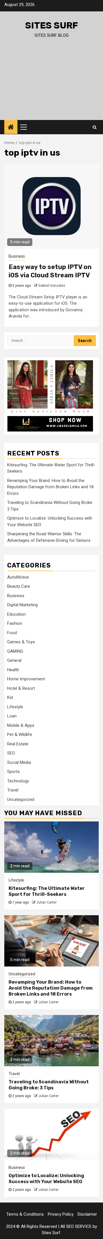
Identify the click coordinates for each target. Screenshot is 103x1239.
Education (16, 614)
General (14, 660)
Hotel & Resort (21, 688)
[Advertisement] (51, 84)
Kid (10, 697)
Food (12, 632)
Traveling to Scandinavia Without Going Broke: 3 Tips (49, 1085)
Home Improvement (26, 678)
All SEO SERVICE (76, 1226)
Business (17, 256)
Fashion (14, 623)
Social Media (19, 762)
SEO (11, 753)
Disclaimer (87, 1214)
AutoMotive (18, 577)
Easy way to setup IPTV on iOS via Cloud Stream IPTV (50, 271)
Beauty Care (18, 586)
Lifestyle (15, 706)
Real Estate (17, 743)
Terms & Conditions (25, 1214)
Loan (12, 716)
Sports (13, 771)
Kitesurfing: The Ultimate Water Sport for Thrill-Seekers (47, 891)
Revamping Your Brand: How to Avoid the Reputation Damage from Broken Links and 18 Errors (50, 487)
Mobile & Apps (20, 725)
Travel (12, 790)
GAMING (15, 651)
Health (13, 669)
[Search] (94, 127)
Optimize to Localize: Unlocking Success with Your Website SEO (46, 1178)
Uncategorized (20, 799)
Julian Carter (46, 902)
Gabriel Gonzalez (51, 286)
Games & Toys (21, 641)
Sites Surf (51, 25)
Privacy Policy (61, 1214)
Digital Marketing (22, 604)
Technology (18, 781)
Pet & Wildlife (19, 734)
